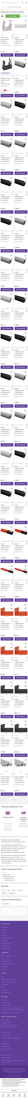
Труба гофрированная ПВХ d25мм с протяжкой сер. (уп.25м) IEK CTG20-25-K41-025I (20, 158)
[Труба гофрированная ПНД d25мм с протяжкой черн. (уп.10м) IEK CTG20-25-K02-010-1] (7, 221)
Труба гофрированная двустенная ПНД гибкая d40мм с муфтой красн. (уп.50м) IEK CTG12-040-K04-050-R (19, 585)
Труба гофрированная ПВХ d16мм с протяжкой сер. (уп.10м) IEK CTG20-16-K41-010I (6, 469)
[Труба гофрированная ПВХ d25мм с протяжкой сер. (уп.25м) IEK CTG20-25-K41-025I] (21, 144)
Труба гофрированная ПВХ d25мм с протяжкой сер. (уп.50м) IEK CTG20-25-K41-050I (6, 158)
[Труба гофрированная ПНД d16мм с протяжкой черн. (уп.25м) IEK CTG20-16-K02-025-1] (7, 493)
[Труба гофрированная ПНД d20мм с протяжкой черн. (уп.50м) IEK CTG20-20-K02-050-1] (7, 338)
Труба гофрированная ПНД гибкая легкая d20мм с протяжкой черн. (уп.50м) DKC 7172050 (6, 702)
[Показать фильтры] (25, 16)
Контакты (3, 935)
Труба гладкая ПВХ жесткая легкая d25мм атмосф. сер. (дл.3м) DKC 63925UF (5, 779)
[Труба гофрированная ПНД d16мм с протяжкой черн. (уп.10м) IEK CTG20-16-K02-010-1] (21, 493)
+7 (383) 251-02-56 (5, 1046)
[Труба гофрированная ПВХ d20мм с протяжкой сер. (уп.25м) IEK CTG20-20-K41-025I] (21, 260)
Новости (3, 930)
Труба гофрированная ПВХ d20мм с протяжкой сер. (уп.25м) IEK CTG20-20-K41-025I (20, 275)
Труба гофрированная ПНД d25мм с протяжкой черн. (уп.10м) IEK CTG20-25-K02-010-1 (5, 236)
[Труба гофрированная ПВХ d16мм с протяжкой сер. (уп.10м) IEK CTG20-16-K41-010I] (7, 454)
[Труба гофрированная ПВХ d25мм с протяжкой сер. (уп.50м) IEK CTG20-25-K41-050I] (7, 144)
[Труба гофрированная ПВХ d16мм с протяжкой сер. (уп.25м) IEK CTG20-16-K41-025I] (21, 415)
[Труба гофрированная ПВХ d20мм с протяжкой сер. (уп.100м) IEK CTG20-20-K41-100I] (21, 221)
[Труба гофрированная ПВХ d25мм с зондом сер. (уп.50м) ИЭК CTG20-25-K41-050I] (21, 25)
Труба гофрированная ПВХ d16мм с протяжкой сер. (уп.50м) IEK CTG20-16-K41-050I (6, 430)
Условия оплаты (5, 958)
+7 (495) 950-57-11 (5, 1002)
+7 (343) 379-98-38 (5, 1022)
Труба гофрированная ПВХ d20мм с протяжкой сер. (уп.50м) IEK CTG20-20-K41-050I (6, 275)
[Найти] (22, 3)
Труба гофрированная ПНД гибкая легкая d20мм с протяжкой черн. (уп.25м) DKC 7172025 (20, 702)
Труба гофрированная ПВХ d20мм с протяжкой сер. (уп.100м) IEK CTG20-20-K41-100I (20, 236)
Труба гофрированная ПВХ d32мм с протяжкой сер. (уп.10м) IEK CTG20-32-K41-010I (6, 120)
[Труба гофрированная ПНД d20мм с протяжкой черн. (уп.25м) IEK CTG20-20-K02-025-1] (21, 338)
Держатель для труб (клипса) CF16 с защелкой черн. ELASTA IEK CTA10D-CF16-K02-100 (6, 81)
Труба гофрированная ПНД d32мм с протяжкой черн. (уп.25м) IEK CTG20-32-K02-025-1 (19, 120)
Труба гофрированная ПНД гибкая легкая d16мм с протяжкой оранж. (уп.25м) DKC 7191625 (19, 663)
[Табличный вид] (2, 16)
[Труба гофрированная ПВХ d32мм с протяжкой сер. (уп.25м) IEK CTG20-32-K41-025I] (21, 64)
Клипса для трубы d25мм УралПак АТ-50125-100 (5, 40)
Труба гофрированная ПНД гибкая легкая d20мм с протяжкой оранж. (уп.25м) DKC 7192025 (20, 624)
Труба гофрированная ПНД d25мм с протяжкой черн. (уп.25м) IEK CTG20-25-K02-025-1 (19, 197)
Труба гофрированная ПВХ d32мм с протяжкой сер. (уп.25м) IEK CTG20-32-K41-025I (20, 81)
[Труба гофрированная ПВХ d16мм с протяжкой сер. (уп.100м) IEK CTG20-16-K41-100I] (21, 376)
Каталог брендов (6, 943)
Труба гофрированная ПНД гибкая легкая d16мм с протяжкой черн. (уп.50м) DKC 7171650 (5, 741)
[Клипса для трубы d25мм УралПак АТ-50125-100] (7, 25)
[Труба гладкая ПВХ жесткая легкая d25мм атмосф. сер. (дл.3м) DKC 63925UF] (7, 764)
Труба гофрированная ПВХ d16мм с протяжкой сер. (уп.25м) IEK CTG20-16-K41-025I (20, 430)
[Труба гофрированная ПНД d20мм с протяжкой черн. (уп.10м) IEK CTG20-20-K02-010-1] (7, 376)
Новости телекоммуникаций (9, 979)
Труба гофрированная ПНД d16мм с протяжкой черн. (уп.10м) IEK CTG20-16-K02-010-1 (19, 508)
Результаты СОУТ (6, 946)
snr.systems (4, 990)
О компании (4, 927)
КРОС (2, 987)
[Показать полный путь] (3, 7)
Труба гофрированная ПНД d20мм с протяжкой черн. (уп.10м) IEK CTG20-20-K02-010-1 (5, 391)
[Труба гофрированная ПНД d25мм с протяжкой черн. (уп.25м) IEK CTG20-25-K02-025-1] (21, 182)
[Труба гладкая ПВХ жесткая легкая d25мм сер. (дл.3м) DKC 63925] (21, 764)
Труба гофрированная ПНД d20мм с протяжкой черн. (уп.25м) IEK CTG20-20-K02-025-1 (19, 353)
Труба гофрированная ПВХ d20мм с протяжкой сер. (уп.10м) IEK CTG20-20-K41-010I (6, 314)
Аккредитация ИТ (6, 948)
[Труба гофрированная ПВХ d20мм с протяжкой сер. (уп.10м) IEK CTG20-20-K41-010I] (7, 299)
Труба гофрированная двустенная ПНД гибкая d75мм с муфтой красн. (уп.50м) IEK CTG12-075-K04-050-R (19, 547)
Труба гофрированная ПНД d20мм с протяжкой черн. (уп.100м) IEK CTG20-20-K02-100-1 (19, 314)
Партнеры (4, 940)
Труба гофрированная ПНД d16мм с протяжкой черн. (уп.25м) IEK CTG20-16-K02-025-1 (5, 508)
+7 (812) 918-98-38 (5, 1057)
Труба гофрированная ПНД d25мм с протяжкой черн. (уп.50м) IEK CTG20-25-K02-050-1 (5, 197)
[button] (25, 16)
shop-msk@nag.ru (6, 1005)
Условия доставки (6, 961)
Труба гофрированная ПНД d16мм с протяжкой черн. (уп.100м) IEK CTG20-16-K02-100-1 (19, 469)
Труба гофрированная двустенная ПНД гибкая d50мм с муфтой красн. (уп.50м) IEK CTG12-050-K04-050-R (5, 585)
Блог (2, 976)
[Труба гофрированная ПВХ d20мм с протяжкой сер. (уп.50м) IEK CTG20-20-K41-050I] (7, 260)
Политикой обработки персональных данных (13, 1085)
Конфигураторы (5, 992)
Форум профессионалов (8, 982)
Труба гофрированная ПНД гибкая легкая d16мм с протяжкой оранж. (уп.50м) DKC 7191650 (6, 663)
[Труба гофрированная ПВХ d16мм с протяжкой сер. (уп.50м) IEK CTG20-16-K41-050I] (7, 415)
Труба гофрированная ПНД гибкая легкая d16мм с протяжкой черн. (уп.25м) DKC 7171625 (19, 741)
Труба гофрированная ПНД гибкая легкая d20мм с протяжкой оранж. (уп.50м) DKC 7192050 (6, 624)
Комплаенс (4, 966)
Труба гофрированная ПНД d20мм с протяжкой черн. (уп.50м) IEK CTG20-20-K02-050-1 (5, 353)
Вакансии (4, 932)
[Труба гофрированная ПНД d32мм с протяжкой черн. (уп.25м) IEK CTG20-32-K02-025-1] (21, 105)
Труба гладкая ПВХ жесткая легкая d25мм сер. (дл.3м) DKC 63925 (20, 779)
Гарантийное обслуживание (9, 964)
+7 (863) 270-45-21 (5, 1035)
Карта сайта (4, 969)
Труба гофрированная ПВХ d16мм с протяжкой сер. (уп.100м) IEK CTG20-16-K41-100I (20, 391)
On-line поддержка (6, 956)
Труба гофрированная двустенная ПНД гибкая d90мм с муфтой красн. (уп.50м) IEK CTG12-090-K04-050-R (5, 547)
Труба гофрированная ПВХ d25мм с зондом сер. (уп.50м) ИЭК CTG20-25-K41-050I (19, 40)
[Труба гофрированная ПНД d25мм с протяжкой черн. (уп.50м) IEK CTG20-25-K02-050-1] (7, 182)
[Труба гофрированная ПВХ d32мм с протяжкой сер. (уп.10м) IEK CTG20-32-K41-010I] (7, 105)
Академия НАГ (5, 984)
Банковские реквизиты (7, 938)
